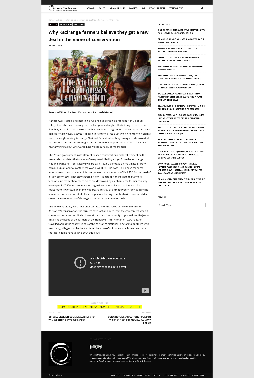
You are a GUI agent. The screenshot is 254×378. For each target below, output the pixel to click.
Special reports (170, 375)
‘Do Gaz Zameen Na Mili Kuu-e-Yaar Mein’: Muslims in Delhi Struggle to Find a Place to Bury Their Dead (180, 96)
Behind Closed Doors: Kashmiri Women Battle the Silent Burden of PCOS (178, 59)
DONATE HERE (133, 307)
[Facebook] (184, 2)
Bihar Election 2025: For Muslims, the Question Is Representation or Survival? (180, 77)
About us (115, 375)
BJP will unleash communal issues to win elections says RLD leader (72, 318)
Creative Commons (155, 358)
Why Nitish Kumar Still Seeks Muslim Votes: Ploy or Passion (181, 68)
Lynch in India (152, 2)
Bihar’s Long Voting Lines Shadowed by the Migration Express (181, 40)
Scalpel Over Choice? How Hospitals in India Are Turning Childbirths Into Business (181, 107)
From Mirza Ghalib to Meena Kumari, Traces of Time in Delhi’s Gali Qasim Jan (181, 86)
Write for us (143, 375)
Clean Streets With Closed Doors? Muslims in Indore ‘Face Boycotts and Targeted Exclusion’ (181, 118)
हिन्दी (140, 2)
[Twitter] (198, 2)
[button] (201, 8)
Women (131, 2)
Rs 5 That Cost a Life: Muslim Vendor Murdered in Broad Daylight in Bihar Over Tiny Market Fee (180, 142)
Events (156, 375)
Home (51, 20)
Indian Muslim (116, 2)
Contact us (128, 375)
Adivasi (93, 2)
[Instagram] (193, 2)
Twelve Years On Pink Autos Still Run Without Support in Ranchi (178, 50)
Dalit (102, 2)
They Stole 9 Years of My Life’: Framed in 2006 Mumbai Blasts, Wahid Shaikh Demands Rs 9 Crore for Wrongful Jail (181, 130)
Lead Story (79, 25)
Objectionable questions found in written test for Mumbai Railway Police (129, 319)
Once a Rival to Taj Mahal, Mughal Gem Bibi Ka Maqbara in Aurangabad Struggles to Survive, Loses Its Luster (181, 154)
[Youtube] (203, 2)
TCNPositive (170, 2)
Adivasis (59, 20)
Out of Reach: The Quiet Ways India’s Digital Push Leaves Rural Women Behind (181, 31)
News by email (198, 375)
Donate (185, 375)
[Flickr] (189, 2)
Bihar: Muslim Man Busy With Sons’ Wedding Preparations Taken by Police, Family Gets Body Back (181, 182)
